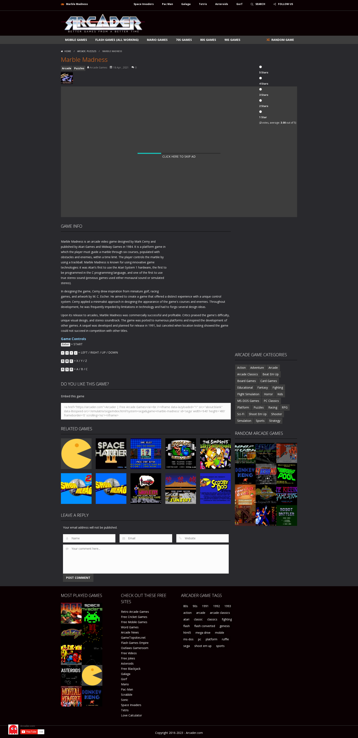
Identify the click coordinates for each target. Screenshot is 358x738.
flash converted (204, 626)
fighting (227, 619)
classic (198, 619)
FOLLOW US (285, 4)
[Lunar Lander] (92, 654)
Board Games (246, 381)
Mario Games (157, 40)
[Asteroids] (71, 675)
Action (241, 368)
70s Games (184, 40)
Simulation (244, 421)
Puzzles (91, 51)
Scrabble (126, 695)
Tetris (203, 4)
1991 (205, 606)
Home (68, 51)
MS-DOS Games (248, 401)
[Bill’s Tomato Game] (245, 494)
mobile (219, 633)
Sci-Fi (240, 414)
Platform (243, 407)
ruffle (225, 639)
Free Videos (129, 653)
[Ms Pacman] (71, 654)
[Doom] (71, 613)
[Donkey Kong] (245, 474)
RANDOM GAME (282, 40)
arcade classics (220, 613)
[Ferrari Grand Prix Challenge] (266, 474)
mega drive (203, 633)
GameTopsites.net (133, 638)
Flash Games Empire (135, 643)
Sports (260, 421)
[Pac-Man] (92, 675)
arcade (200, 613)
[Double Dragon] (286, 453)
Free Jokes (128, 658)
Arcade (81, 51)
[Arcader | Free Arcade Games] (103, 23)
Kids (280, 394)
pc (199, 639)
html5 (187, 633)
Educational (245, 387)
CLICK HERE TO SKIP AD (179, 156)
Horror (268, 394)
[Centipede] (92, 634)
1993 (227, 606)
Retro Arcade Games (135, 612)
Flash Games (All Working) (117, 40)
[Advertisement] (221, 23)
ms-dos (188, 639)
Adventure (257, 368)
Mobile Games (76, 40)
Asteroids (221, 4)
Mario (125, 684)
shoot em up (203, 646)
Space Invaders (144, 4)
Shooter (276, 414)
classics (212, 619)
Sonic (124, 700)
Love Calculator (131, 715)
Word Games (130, 627)
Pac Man (167, 4)
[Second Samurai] (266, 515)
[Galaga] (71, 634)
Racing (272, 407)
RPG (285, 407)
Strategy (274, 421)
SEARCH (260, 4)
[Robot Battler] (286, 515)
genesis (225, 626)
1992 (216, 606)
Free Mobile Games (134, 622)
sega (186, 646)
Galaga (186, 4)
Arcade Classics (247, 374)
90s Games (232, 40)
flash (186, 626)
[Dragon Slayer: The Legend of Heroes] (266, 494)
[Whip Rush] (245, 453)
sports (220, 646)
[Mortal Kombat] (71, 696)
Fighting (277, 387)
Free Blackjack (130, 669)
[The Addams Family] (245, 515)
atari (186, 619)
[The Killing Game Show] (286, 494)
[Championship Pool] (286, 474)
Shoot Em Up (258, 414)
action (187, 613)
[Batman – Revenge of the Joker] (266, 453)
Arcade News (130, 632)
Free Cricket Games (134, 617)
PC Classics (271, 401)
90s (195, 606)
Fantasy (262, 387)
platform (211, 639)
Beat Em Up (270, 374)
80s (185, 606)
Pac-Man (127, 689)
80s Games (208, 40)
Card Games (268, 381)
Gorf (239, 4)
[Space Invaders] (92, 613)
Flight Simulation (248, 394)
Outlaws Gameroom (134, 648)
